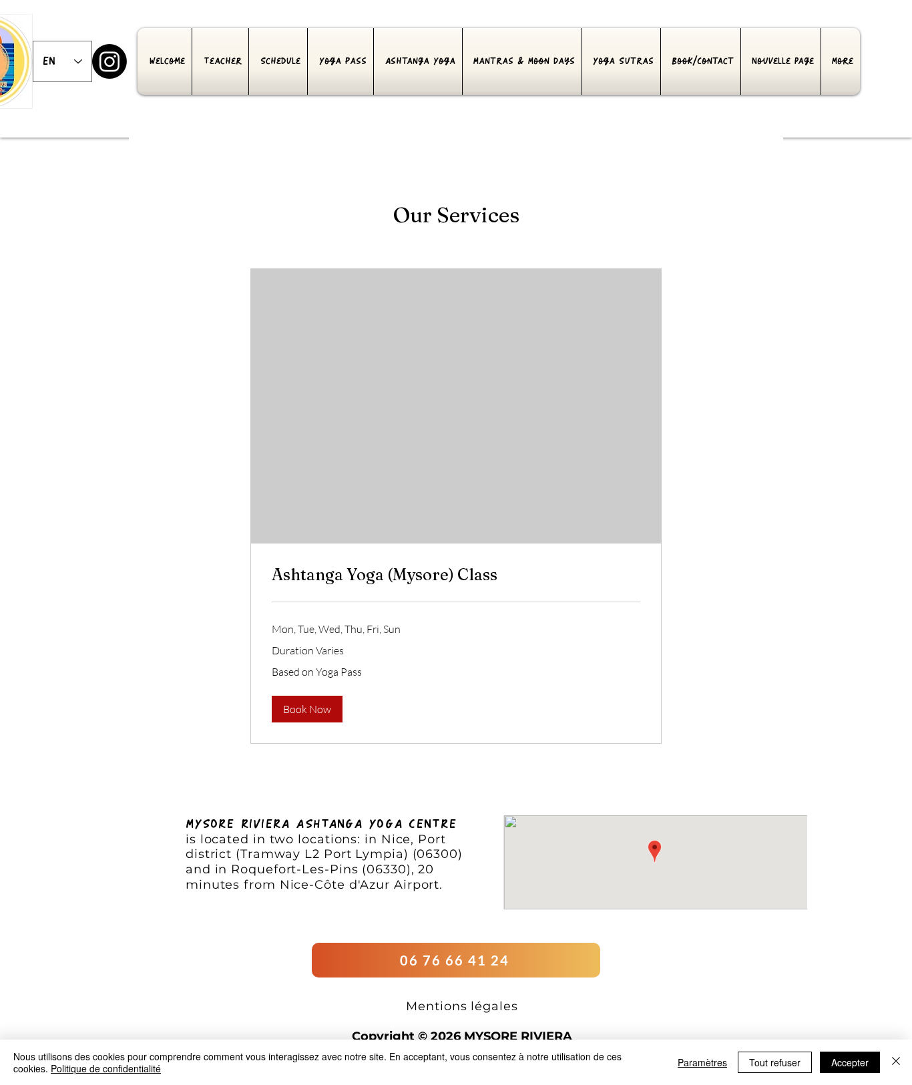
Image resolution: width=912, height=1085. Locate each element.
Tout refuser (775, 1062)
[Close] (896, 1062)
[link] (456, 575)
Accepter (850, 1062)
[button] (307, 709)
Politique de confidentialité (106, 1068)
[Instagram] (109, 61)
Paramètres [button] (702, 1062)
